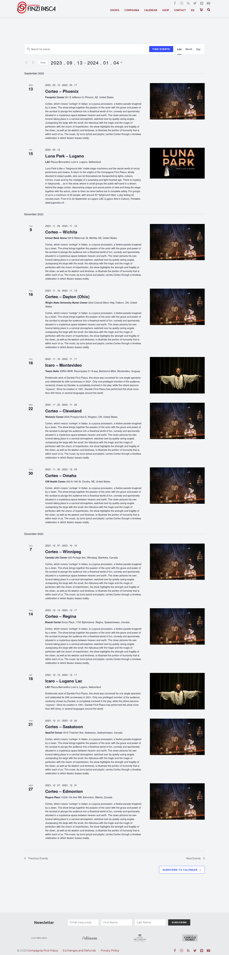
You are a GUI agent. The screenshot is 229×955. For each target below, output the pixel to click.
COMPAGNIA (131, 10)
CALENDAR (150, 10)
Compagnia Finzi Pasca (42, 950)
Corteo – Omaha (60, 475)
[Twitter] (195, 3)
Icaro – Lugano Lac (63, 681)
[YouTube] (208, 3)
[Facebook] (174, 3)
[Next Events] (33, 62)
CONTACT (180, 10)
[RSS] (188, 3)
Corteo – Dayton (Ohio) (67, 296)
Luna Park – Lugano (64, 156)
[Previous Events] (26, 62)
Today (43, 62)
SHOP (165, 10)
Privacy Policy (110, 950)
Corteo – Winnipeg (63, 551)
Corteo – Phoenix (61, 91)
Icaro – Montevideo (63, 365)
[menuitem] (192, 10)
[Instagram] (181, 3)
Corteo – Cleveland (63, 411)
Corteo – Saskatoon (64, 726)
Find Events (161, 49)
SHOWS (114, 10)
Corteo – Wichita (61, 232)
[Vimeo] (201, 3)
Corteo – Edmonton (64, 791)
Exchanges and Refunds (79, 950)
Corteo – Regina (60, 616)
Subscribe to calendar (180, 870)
